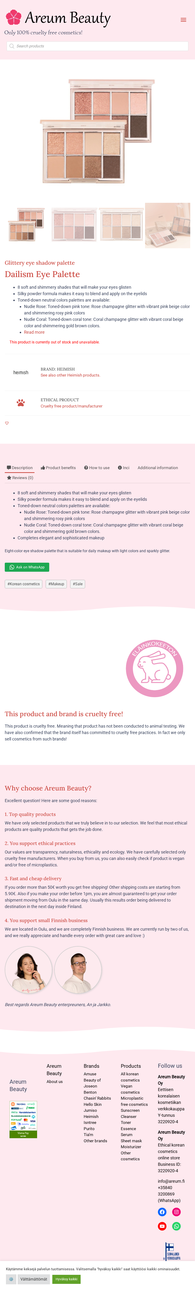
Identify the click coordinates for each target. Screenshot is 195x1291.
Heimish (91, 1116)
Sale (79, 584)
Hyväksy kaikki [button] (66, 1279)
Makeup (57, 584)
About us (55, 1081)
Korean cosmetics (25, 584)
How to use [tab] (99, 467)
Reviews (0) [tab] (22, 477)
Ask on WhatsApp (30, 567)
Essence (128, 1128)
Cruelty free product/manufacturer (71, 406)
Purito (89, 1128)
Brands (91, 1066)
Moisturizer (131, 1146)
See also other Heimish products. (70, 375)
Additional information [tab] (158, 467)
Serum (126, 1134)
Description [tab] (22, 467)
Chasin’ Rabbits (97, 1098)
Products (131, 1066)
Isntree (90, 1122)
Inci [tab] (125, 467)
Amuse (90, 1074)
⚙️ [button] (11, 1279)
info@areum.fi (171, 1181)
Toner (126, 1122)
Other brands (95, 1140)
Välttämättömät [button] (33, 1279)
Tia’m (88, 1134)
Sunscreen (130, 1110)
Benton (90, 1092)
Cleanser (128, 1116)
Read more (34, 332)
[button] (7, 423)
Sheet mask (131, 1140)
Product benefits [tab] (60, 467)
